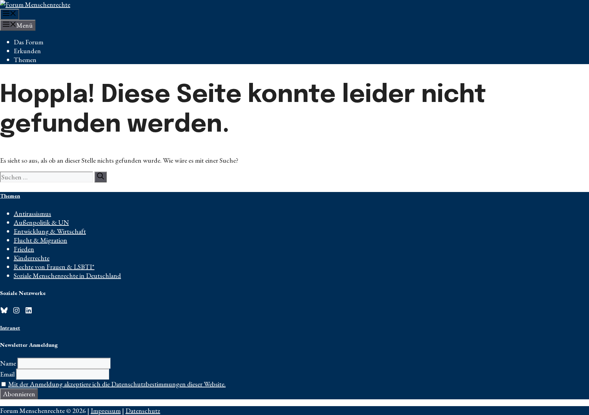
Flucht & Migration (40, 240)
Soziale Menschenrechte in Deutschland (67, 275)
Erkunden (27, 50)
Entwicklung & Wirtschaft (50, 231)
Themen (25, 59)
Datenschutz (142, 410)
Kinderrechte (31, 257)
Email (7, 374)
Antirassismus (32, 213)
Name (8, 363)
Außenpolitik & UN (41, 222)
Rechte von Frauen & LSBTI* (54, 266)
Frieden (24, 248)
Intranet (10, 327)
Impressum (106, 410)
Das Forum (28, 42)
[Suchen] (100, 177)
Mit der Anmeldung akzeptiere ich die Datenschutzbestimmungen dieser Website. (117, 384)
